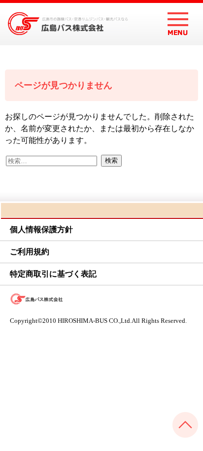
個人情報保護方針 (41, 229)
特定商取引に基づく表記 (53, 274)
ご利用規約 (29, 251)
